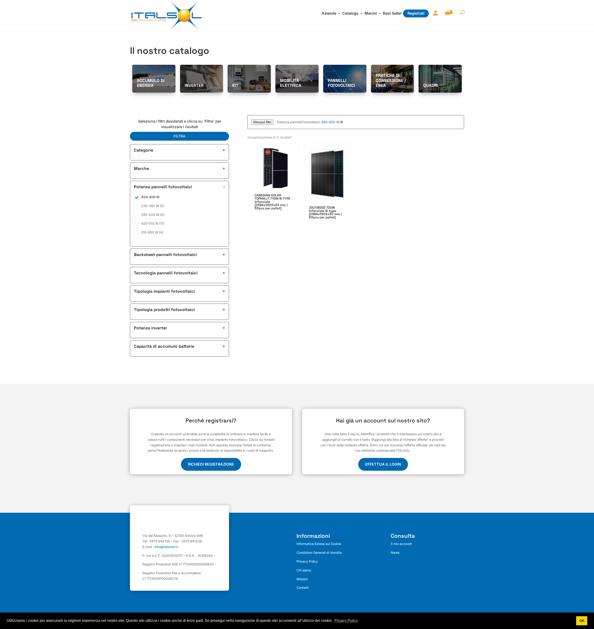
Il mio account (434, 16)
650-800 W (150, 197)
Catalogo (350, 14)
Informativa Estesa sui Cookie (319, 544)
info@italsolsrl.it (166, 547)
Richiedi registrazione (211, 464)
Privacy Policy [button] (346, 621)
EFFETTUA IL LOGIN (383, 464)
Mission (302, 579)
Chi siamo (304, 570)
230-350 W (152, 206)
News (395, 552)
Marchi (371, 14)
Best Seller (392, 14)
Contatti (303, 588)
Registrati (415, 13)
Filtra (179, 136)
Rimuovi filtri (262, 122)
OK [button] (581, 621)
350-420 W (152, 215)
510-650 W (152, 232)
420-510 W (152, 223)
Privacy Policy (307, 561)
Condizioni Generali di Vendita (319, 552)
